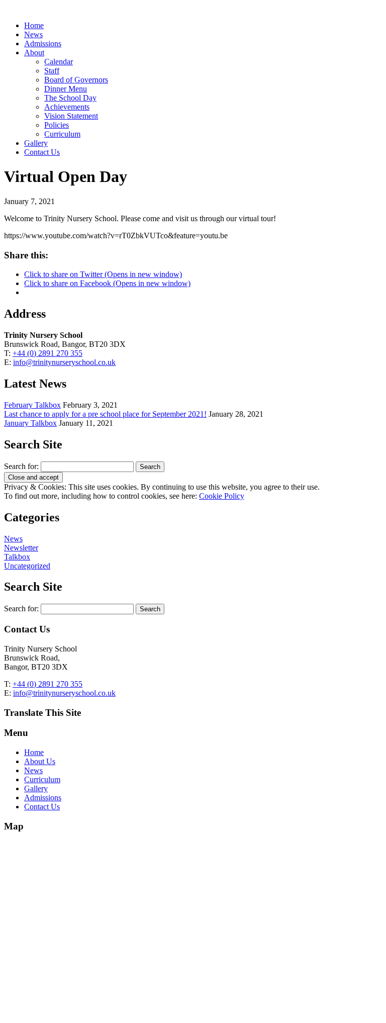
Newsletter (21, 547)
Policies (56, 125)
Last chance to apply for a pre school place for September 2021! (105, 414)
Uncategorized (27, 566)
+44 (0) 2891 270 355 (47, 353)
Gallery (36, 143)
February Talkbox (32, 405)
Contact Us (42, 152)
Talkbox (17, 556)
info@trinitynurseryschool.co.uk (64, 362)
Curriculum (62, 134)
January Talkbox (30, 423)
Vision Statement (71, 116)
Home (34, 25)
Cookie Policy (221, 496)
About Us (39, 761)
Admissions (42, 43)
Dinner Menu (65, 88)
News (33, 34)
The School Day (70, 98)
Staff (51, 70)
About (34, 52)
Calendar (58, 61)
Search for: (21, 466)
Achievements (66, 107)
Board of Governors (76, 79)
